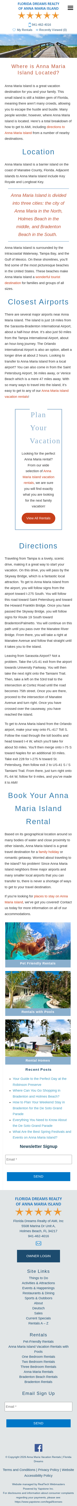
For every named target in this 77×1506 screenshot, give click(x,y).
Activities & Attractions (38, 1283)
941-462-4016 (41, 24)
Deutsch (38, 1308)
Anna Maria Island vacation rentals (38, 477)
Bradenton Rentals (38, 1382)
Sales (38, 1313)
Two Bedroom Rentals (38, 1362)
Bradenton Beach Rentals (38, 1377)
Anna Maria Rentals (38, 1372)
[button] (71, 10)
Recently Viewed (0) (53, 30)
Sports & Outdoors (38, 1298)
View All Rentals (38, 518)
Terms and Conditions (19, 1470)
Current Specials (38, 1318)
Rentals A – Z (38, 1323)
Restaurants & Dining (38, 1293)
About (38, 1303)
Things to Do (38, 1278)
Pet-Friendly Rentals (38, 1341)
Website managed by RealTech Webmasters (38, 1484)
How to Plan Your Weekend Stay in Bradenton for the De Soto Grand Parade (39, 1108)
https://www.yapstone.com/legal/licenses (38, 1501)
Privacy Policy (48, 1470)
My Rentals (24, 30)
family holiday (49, 852)
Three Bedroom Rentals (38, 1367)
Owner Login (38, 1256)
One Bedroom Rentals (38, 1357)
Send (38, 1176)
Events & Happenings (38, 1288)
